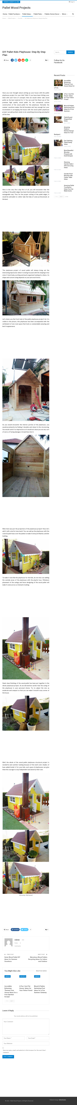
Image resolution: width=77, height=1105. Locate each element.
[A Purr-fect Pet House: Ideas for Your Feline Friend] (25, 979)
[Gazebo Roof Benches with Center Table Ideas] (58, 176)
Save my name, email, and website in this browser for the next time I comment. (24, 1051)
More (64, 14)
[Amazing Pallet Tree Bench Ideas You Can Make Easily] (58, 188)
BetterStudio (62, 1100)
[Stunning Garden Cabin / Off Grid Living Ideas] (58, 164)
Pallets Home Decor (52, 14)
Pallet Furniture (14, 14)
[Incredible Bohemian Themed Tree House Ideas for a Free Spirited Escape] (11, 979)
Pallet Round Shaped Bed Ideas (68, 119)
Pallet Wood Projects (16, 7)
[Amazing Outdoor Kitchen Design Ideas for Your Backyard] (58, 129)
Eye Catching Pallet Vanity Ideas (68, 142)
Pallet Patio (38, 14)
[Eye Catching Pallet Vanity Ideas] (58, 143)
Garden (7, 976)
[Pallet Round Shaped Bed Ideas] (58, 119)
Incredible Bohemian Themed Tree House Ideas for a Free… (64, 84)
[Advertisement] (38, 34)
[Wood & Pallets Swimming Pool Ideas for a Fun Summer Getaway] (40, 979)
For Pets (22, 976)
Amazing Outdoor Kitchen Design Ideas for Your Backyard (64, 130)
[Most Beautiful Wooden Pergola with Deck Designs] (58, 153)
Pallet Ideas (26, 14)
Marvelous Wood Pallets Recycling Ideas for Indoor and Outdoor (37, 959)
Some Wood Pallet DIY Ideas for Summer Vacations (12, 959)
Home (5, 14)
